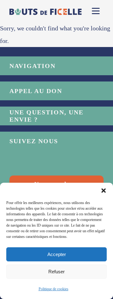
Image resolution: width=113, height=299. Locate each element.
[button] (103, 190)
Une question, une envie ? (46, 116)
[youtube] (61, 161)
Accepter (56, 254)
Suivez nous (33, 141)
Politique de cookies (53, 289)
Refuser (56, 271)
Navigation (32, 65)
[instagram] (39, 161)
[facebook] (17, 161)
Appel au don (35, 90)
